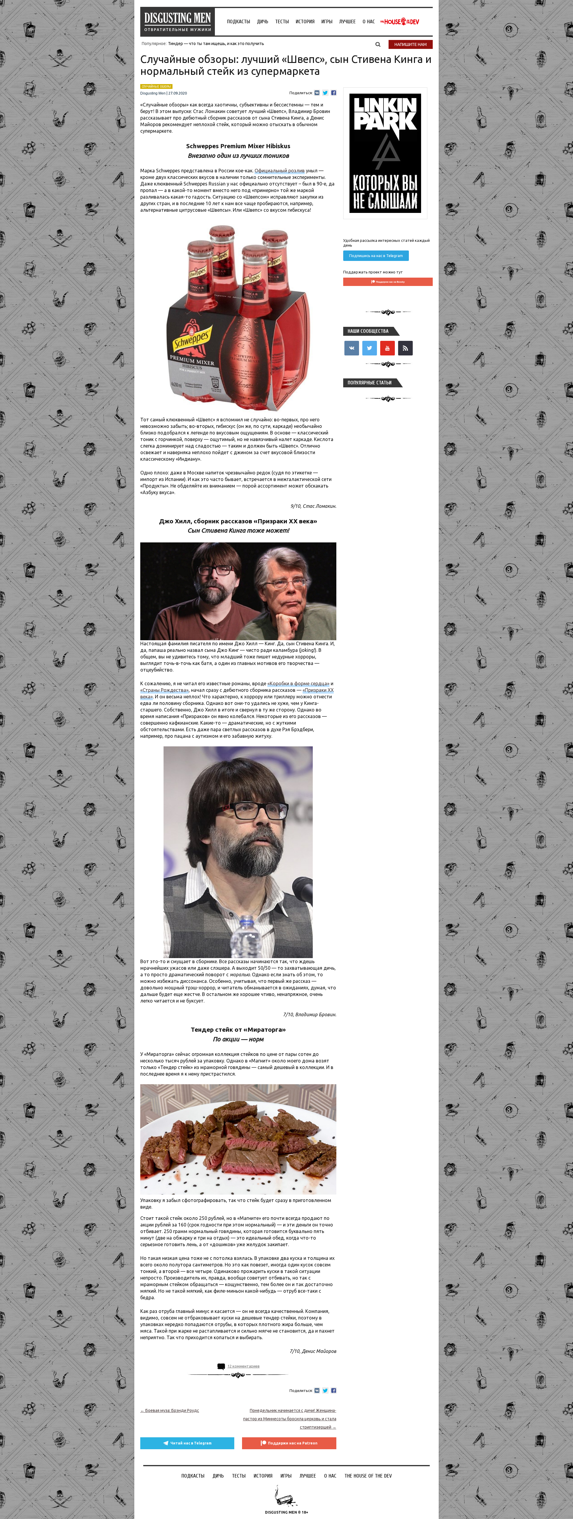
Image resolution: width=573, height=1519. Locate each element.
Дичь (262, 21)
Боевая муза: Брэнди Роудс (169, 1410)
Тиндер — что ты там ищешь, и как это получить (216, 43)
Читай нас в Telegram (191, 1443)
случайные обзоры (156, 86)
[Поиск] (378, 44)
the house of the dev (400, 21)
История (305, 21)
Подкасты (238, 21)
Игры (326, 21)
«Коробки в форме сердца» (298, 683)
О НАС (369, 21)
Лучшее (347, 21)
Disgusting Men (153, 93)
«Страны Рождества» (164, 690)
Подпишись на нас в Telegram (376, 255)
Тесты (282, 21)
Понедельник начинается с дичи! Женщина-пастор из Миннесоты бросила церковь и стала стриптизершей (289, 1419)
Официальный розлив (280, 170)
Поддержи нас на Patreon (293, 1443)
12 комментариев (243, 1366)
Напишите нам (411, 44)
